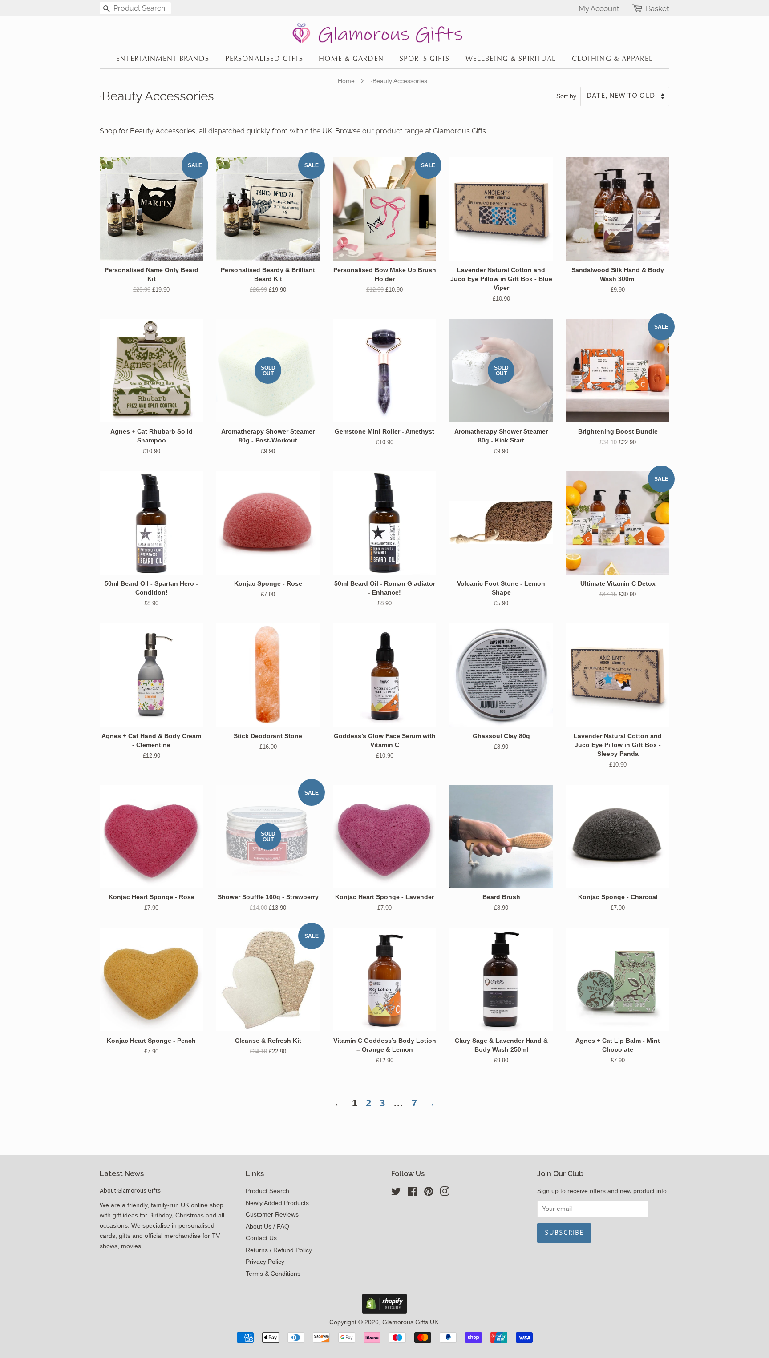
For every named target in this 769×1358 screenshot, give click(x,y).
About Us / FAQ (267, 1226)
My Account (599, 8)
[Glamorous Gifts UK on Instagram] (444, 1193)
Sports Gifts (424, 59)
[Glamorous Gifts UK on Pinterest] (428, 1193)
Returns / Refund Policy (279, 1250)
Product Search (267, 1191)
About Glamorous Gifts (130, 1190)
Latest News (122, 1173)
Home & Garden (351, 59)
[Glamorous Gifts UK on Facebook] (412, 1193)
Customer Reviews (272, 1214)
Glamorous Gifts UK (410, 1322)
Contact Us (261, 1238)
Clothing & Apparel (612, 59)
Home (346, 80)
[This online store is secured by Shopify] (384, 1311)
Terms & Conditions (273, 1273)
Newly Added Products (277, 1203)
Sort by (566, 96)
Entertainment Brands (162, 59)
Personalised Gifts (264, 59)
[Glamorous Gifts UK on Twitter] (396, 1193)
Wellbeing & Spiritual (510, 59)
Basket (657, 8)
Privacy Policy (265, 1261)
